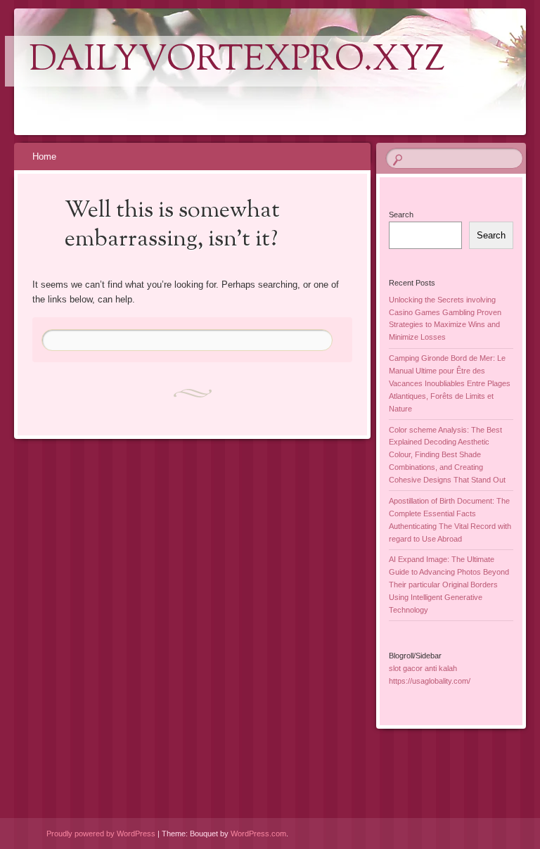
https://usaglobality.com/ (429, 681)
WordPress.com (258, 833)
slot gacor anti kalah (423, 668)
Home (44, 156)
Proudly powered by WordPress (100, 833)
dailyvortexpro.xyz (237, 61)
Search (401, 214)
